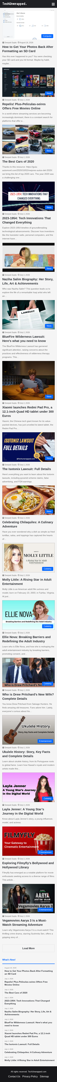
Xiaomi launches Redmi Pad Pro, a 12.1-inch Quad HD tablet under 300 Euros (28, 411)
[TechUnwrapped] (14, 4)
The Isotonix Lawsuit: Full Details (26, 469)
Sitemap (44, 1076)
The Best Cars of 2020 (18, 161)
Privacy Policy (30, 1076)
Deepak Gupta (11, 43)
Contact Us (14, 1076)
